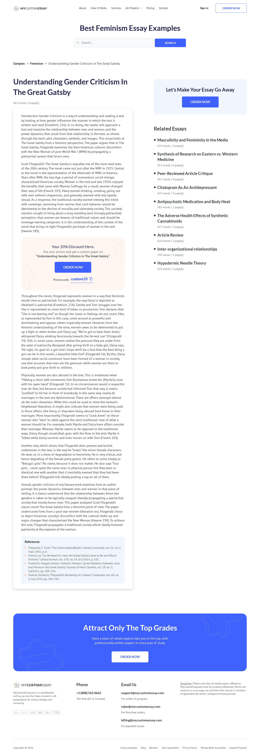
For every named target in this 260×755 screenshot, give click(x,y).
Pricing (150, 8)
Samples (19, 63)
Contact (163, 8)
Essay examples (129, 747)
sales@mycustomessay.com (140, 706)
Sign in (204, 8)
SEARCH (170, 42)
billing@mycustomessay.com (141, 720)
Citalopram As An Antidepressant (187, 187)
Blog (143, 747)
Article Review (170, 235)
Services (116, 8)
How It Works (99, 8)
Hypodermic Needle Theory (181, 263)
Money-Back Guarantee (213, 747)
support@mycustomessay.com (142, 693)
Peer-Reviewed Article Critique (185, 173)
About (82, 8)
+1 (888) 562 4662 (88, 693)
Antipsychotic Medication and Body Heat (193, 201)
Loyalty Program (238, 747)
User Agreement (170, 747)
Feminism (36, 63)
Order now (231, 8)
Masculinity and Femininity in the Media (192, 140)
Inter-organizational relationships (187, 249)
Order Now (73, 267)
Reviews (153, 747)
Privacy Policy (189, 747)
